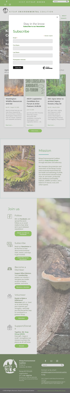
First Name (16, 45)
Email (15, 38)
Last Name (16, 52)
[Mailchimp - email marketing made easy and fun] (47, 69)
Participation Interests (19, 59)
